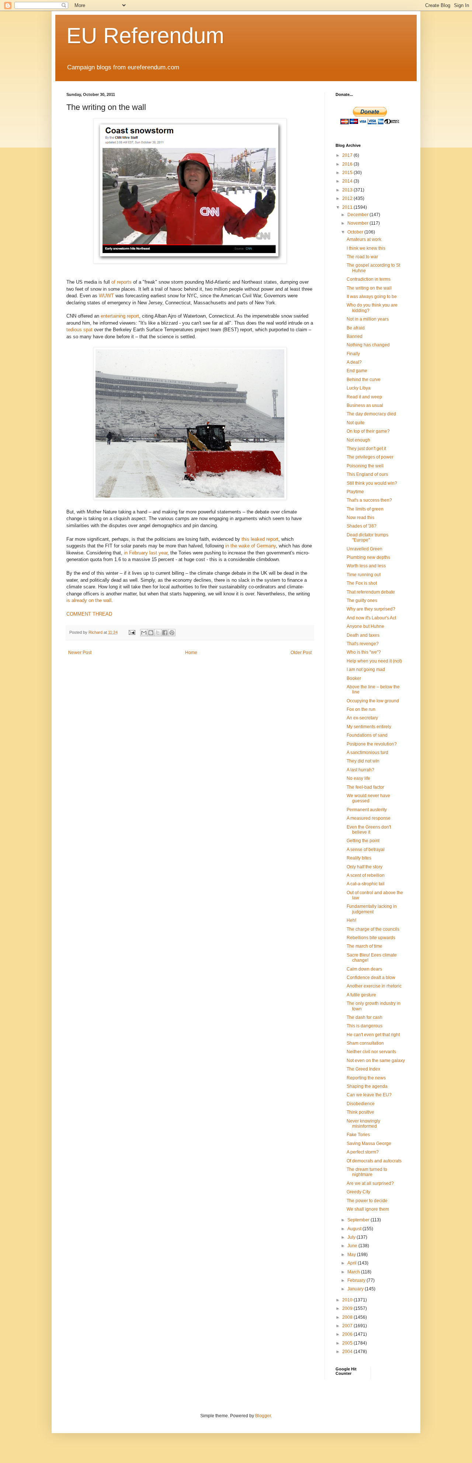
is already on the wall (88, 600)
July (352, 1237)
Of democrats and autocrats (374, 1160)
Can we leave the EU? (369, 1094)
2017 (348, 155)
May (352, 1254)
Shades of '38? (361, 526)
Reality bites (359, 858)
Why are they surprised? (371, 609)
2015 (348, 172)
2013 (348, 190)
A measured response (369, 818)
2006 (348, 1334)
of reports (121, 282)
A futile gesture (361, 994)
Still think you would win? (372, 483)
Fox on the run (361, 709)
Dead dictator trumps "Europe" (367, 537)
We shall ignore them (368, 1209)
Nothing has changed (368, 344)
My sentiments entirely (369, 726)
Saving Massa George (369, 1143)
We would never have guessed (368, 798)
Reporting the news (366, 1077)
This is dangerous (364, 1025)
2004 (348, 1351)
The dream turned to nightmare (367, 1172)
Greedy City (358, 1191)
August (354, 1228)
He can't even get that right (373, 1034)
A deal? (354, 362)
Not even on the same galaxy (376, 1060)
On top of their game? (368, 431)
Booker (354, 678)
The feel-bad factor (365, 787)
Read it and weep (364, 397)
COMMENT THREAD (89, 614)
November (358, 223)
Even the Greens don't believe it (369, 829)
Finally (353, 353)
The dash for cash (364, 1017)
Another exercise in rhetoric (374, 986)
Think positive (360, 1112)
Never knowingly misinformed (363, 1123)
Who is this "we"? (364, 652)
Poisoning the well (365, 465)
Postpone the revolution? (372, 744)
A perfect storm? (363, 1152)
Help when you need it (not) (374, 661)
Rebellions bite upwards (371, 937)
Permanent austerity (367, 809)
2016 (348, 164)
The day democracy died (371, 413)
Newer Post (79, 652)
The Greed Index (363, 1069)
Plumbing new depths (368, 557)
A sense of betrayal (366, 849)
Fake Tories (358, 1134)
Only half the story (364, 866)
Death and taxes (363, 635)
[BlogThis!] (151, 632)
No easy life (358, 778)
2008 (348, 1317)
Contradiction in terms (369, 279)
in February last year (145, 553)
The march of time (364, 946)
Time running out (364, 574)
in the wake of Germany (250, 546)
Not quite (356, 422)
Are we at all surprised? (370, 1183)
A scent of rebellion (366, 875)
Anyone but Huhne (365, 626)
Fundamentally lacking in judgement (372, 909)
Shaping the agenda (367, 1086)
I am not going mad (366, 669)
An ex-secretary (362, 717)
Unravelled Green (364, 548)
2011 (348, 207)
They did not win (363, 761)
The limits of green (365, 509)
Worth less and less (366, 565)
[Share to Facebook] (165, 632)
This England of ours (367, 474)
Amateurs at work (364, 239)
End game (357, 370)
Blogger (263, 1415)
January (356, 1288)
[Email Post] (131, 632)
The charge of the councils (373, 929)
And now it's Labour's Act (371, 617)
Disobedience (361, 1103)
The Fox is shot (362, 583)
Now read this (360, 517)
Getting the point (363, 840)
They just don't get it (366, 448)
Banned (354, 336)
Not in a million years (368, 319)
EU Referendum (145, 35)
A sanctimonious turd (367, 752)
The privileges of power (370, 457)
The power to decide (367, 1200)
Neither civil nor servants (371, 1051)
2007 (348, 1325)
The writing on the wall (369, 288)
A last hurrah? (360, 769)
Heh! (351, 920)
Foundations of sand (367, 735)
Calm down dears (364, 969)
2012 (348, 198)
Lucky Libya (359, 388)
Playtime (355, 491)
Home (191, 652)
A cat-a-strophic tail (366, 883)
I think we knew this (366, 248)
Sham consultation (365, 1043)
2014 (348, 181)
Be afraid (356, 328)
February (357, 1280)
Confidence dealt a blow (371, 977)
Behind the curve (364, 379)
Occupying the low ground (373, 700)
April (352, 1263)
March (354, 1271)
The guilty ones (362, 600)
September (359, 1219)
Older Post (301, 652)
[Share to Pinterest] (172, 632)
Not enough (358, 440)
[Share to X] (158, 632)
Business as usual (365, 405)
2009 (348, 1308)
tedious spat (79, 329)
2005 (348, 1343)
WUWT (106, 295)
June (352, 1245)
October (355, 232)
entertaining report (120, 316)
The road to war (362, 256)
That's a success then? (369, 500)
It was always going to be (372, 296)
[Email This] (144, 632)
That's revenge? (363, 643)
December (358, 214)
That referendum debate (371, 592)
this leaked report (260, 539)
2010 (348, 1300)
